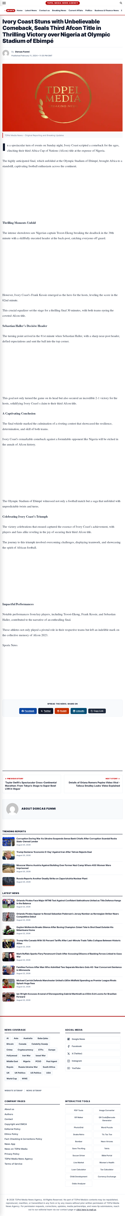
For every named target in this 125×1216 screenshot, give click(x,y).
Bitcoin (10, 1044)
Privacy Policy (12, 1154)
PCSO (38, 1061)
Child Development (78, 1176)
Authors (9, 1114)
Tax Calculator (106, 1169)
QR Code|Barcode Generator (107, 1119)
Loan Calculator (78, 1169)
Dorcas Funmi (22, 51)
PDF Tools (78, 1110)
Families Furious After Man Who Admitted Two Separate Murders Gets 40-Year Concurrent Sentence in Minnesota (69, 968)
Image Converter (106, 1110)
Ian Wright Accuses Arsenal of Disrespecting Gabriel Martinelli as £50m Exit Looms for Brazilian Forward (66, 995)
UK (8, 1073)
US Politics (35, 1073)
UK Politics (20, 1073)
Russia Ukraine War (28, 1067)
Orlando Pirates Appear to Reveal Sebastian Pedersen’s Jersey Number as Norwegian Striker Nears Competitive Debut (67, 915)
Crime (9, 1049)
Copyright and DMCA (16, 1124)
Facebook (29, 711)
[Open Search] (121, 3)
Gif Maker (78, 1117)
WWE (24, 1078)
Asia (16, 1038)
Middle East (12, 1061)
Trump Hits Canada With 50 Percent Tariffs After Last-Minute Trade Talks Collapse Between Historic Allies (68, 942)
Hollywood (12, 1055)
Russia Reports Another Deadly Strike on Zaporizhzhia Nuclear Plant (51, 878)
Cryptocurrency (25, 1049)
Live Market (78, 1162)
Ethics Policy (11, 1134)
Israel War (41, 1055)
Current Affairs (76, 11)
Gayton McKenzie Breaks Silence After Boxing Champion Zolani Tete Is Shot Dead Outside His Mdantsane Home (64, 928)
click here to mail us (86, 1209)
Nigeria (26, 1061)
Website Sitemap (14, 1090)
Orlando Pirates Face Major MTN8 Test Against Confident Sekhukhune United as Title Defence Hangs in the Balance (68, 902)
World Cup (12, 1078)
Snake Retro (78, 1134)
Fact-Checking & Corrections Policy (23, 1139)
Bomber (78, 1141)
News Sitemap (34, 1090)
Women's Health (106, 1162)
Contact (9, 1119)
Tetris (106, 1148)
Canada (22, 1044)
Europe (51, 1049)
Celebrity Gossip (40, 1044)
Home (20, 11)
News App (10, 1144)
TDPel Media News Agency (62, 3)
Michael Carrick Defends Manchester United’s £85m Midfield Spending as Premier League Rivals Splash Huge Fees (66, 982)
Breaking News (59, 11)
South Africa (49, 1067)
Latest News (31, 11)
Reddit (63, 711)
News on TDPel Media (16, 1149)
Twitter (47, 711)
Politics (88, 11)
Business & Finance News (107, 11)
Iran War (26, 1055)
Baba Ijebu (43, 1038)
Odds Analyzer (79, 1183)
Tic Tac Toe (107, 1134)
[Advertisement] (62, 184)
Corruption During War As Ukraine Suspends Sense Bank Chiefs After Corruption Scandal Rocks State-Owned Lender (66, 840)
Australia (27, 1038)
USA (48, 1073)
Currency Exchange (107, 1176)
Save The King (78, 1148)
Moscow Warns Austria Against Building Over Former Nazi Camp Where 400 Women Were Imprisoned (63, 866)
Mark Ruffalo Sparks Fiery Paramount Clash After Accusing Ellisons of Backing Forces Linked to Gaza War (69, 955)
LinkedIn (80, 711)
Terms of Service (13, 1163)
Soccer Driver (79, 1155)
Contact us (44, 11)
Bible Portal (107, 1155)
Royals (10, 1067)
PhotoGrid (78, 1127)
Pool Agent (51, 1061)
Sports (10, 10)
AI (8, 1038)
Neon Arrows (107, 1141)
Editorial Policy (12, 1129)
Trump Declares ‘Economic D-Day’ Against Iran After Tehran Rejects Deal (54, 852)
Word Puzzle (107, 1127)
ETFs (40, 1049)
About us (9, 1109)
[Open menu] (4, 3)
